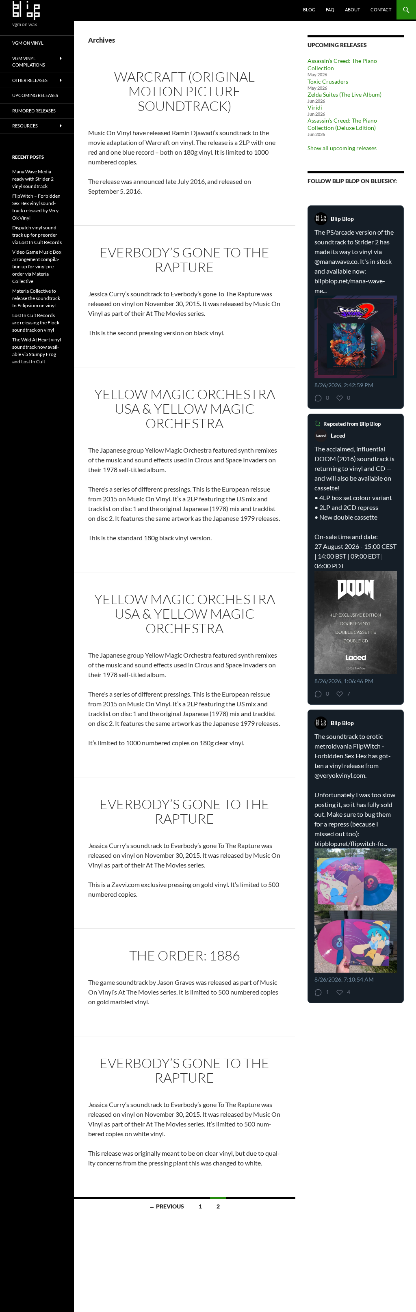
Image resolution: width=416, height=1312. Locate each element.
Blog (309, 9)
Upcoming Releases (35, 95)
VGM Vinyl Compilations (28, 62)
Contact (380, 9)
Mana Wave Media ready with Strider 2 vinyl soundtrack (33, 178)
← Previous (166, 1206)
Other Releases (30, 80)
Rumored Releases (34, 110)
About (352, 9)
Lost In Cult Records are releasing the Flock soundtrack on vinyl (35, 322)
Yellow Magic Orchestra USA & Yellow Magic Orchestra (184, 409)
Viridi (315, 107)
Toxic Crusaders (328, 81)
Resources (25, 125)
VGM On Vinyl (27, 42)
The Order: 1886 (184, 955)
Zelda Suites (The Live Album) (344, 94)
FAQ (330, 9)
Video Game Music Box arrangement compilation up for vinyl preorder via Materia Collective (36, 266)
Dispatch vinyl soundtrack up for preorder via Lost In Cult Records (37, 234)
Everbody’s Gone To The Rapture (184, 259)
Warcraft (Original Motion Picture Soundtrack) (184, 91)
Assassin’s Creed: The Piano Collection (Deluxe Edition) (342, 124)
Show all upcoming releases (342, 148)
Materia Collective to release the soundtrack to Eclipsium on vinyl (36, 298)
